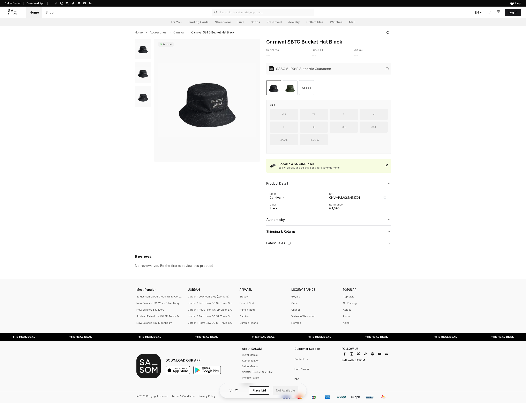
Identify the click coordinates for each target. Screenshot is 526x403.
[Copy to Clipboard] (384, 197)
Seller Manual (250, 366)
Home (34, 12)
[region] (207, 100)
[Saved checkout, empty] (498, 12)
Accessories (158, 32)
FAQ (296, 379)
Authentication (250, 360)
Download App (35, 3)
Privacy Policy (250, 377)
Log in (513, 12)
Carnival (178, 32)
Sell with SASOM (353, 360)
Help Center (301, 369)
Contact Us (301, 359)
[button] (263, 12)
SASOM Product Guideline (257, 372)
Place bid (259, 390)
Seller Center (13, 3)
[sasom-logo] (12, 12)
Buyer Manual (250, 354)
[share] (387, 32)
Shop (50, 12)
